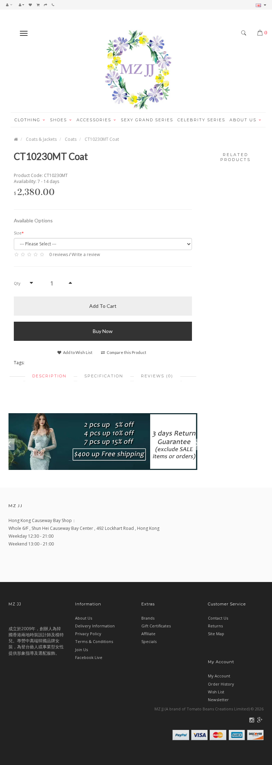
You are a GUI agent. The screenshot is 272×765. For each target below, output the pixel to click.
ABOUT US (244, 119)
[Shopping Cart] (37, 4)
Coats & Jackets (41, 139)
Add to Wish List (77, 352)
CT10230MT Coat (102, 139)
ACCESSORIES (94, 119)
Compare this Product (126, 352)
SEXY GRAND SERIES (147, 119)
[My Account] (21, 4)
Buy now (103, 331)
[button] (11, 4)
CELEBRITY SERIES (201, 119)
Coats (70, 139)
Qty (17, 283)
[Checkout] (45, 4)
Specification (103, 375)
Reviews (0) (157, 375)
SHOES (59, 119)
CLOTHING (28, 119)
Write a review (86, 254)
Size (18, 232)
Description (49, 375)
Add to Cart (103, 306)
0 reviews (58, 254)
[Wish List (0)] (30, 4)
